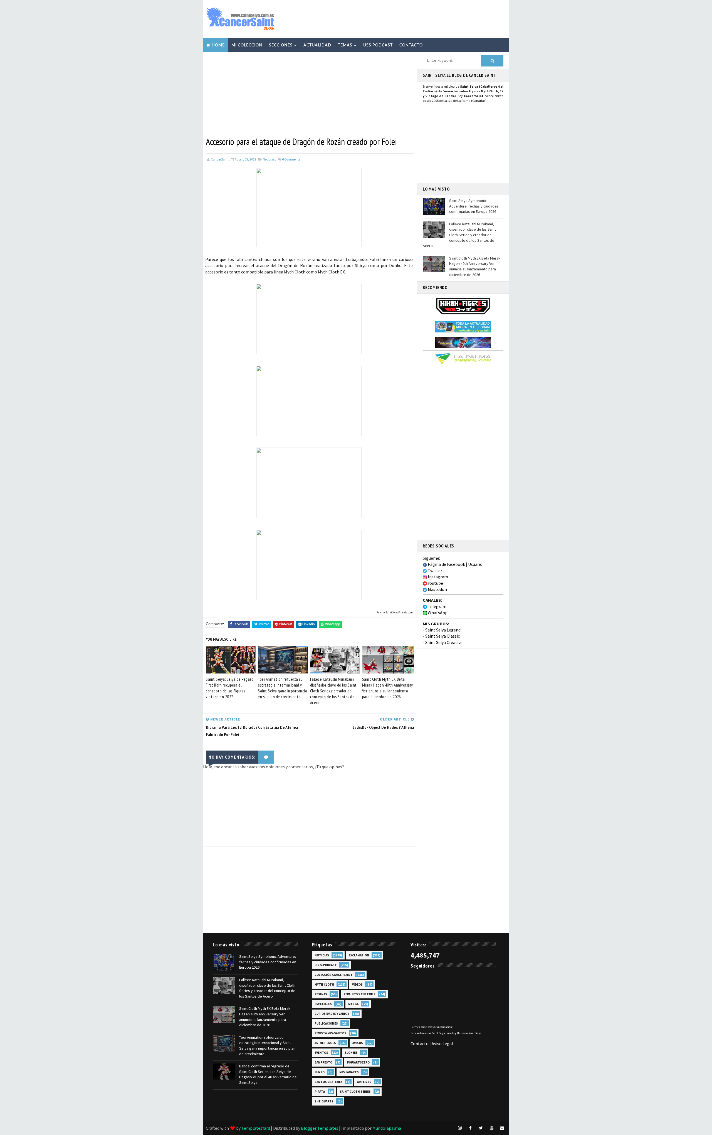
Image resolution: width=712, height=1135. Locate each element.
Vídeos (357, 984)
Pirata (320, 1092)
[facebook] (470, 1128)
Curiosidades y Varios (332, 1014)
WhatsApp (437, 612)
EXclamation (359, 955)
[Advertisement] (404, 18)
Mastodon (437, 589)
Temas (345, 45)
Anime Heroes (325, 1043)
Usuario (475, 564)
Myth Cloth (324, 984)
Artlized (364, 1082)
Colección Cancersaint (334, 975)
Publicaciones (326, 1023)
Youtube (435, 583)
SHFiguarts (324, 1101)
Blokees (351, 1053)
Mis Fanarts (349, 1072)
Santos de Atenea (328, 1082)
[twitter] (481, 1128)
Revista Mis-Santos (330, 1033)
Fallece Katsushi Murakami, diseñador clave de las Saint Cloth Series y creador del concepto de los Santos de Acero (333, 691)
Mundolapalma (386, 1128)
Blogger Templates (319, 1128)
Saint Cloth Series (355, 1092)
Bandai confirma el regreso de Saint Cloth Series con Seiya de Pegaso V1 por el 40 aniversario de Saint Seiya (268, 1074)
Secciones (281, 45)
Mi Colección (246, 45)
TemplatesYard (255, 1128)
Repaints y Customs (359, 994)
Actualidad (317, 45)
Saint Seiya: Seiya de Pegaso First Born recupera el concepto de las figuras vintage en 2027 (229, 688)
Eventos (321, 1053)
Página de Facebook (446, 564)
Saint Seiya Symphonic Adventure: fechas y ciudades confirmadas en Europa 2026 (474, 206)
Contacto (411, 45)
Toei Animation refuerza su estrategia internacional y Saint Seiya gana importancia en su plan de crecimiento (282, 688)
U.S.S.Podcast (326, 965)
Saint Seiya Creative (444, 642)
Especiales (323, 1004)
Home (218, 45)
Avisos (357, 1043)
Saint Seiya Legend (443, 630)
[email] (502, 1128)
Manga (353, 1004)
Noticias (269, 159)
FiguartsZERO (358, 1062)
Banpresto (323, 1062)
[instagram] (460, 1128)
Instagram (437, 576)
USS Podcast (378, 45)
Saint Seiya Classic (442, 636)
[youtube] (491, 1128)
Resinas (321, 994)
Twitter (434, 570)
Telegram (436, 606)
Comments (291, 159)
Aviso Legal (442, 1043)
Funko (320, 1072)
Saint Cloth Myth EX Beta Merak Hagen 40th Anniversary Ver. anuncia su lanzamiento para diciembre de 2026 (387, 688)
